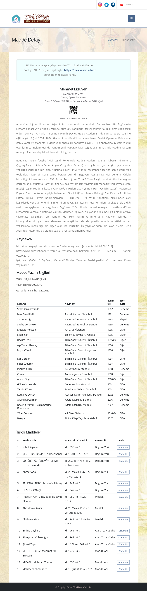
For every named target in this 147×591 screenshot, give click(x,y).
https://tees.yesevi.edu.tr (80, 70)
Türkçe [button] (128, 4)
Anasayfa (113, 40)
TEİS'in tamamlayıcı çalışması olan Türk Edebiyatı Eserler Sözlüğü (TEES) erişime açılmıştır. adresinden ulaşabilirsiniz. (60, 70)
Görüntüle (123, 447)
